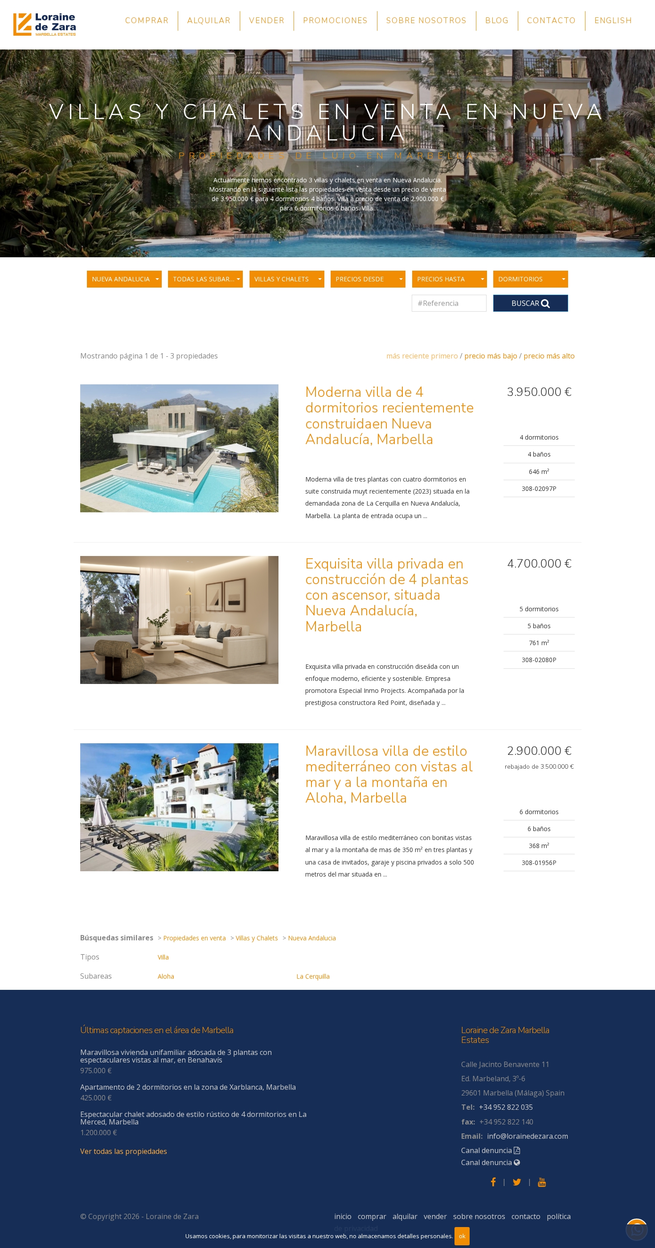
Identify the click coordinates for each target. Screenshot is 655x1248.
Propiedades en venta (194, 938)
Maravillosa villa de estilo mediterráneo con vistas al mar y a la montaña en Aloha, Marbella (389, 774)
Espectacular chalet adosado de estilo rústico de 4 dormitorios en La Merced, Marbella (193, 1118)
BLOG (497, 21)
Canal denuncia (487, 1150)
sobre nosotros (426, 21)
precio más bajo (490, 356)
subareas (96, 976)
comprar (147, 21)
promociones (335, 21)
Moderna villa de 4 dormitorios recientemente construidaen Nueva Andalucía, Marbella (389, 416)
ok (462, 1236)
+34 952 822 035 (506, 1107)
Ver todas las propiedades (123, 1151)
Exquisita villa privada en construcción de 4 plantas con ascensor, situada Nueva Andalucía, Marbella (387, 595)
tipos (89, 957)
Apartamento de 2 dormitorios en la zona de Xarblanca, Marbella (188, 1087)
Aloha (166, 976)
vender (267, 21)
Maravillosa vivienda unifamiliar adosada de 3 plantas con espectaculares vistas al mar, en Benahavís (176, 1056)
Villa (163, 957)
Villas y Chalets (257, 938)
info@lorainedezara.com (527, 1136)
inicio (343, 1216)
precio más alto (549, 356)
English (613, 21)
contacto (551, 21)
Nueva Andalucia (312, 938)
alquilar (209, 21)
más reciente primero (422, 356)
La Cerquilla (313, 976)
